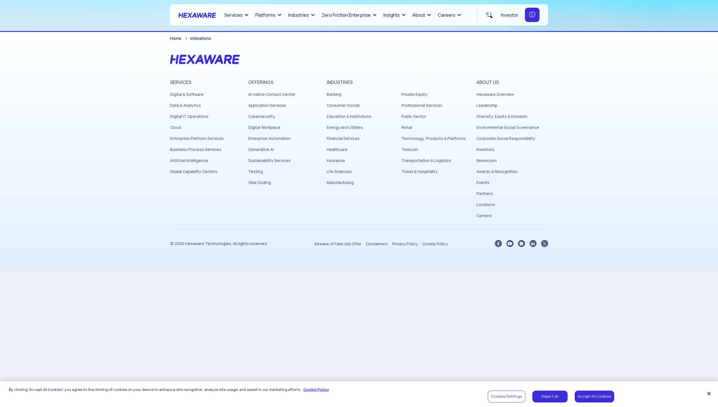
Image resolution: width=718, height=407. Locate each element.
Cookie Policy (435, 243)
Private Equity (414, 94)
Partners (485, 193)
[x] (544, 243)
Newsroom (487, 160)
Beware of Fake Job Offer (338, 243)
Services (233, 15)
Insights (391, 15)
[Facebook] (498, 243)
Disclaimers (377, 243)
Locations (486, 204)
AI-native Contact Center (271, 94)
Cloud (175, 127)
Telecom (409, 149)
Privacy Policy (405, 243)
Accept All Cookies (594, 396)
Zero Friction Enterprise (346, 15)
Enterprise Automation (269, 138)
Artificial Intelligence (189, 160)
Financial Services (343, 138)
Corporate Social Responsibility (506, 138)
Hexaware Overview (495, 94)
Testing (255, 171)
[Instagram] (521, 243)
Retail (406, 127)
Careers (446, 15)
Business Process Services (195, 149)
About (418, 15)
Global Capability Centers (194, 171)
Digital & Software (187, 94)
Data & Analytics (185, 105)
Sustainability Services (269, 160)
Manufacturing (340, 182)
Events (483, 182)
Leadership (487, 105)
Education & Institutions (349, 116)
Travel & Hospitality (419, 171)
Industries (298, 15)
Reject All (549, 396)
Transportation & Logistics (426, 160)
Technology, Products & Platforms (433, 138)
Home (175, 38)
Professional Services (421, 105)
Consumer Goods (343, 105)
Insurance (336, 160)
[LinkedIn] (533, 243)
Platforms (265, 15)
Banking (334, 94)
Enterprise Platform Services (197, 138)
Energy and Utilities (345, 127)
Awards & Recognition (497, 171)
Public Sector (413, 116)
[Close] (709, 393)
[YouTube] (509, 243)
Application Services (267, 105)
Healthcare (337, 149)
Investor (509, 15)
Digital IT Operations (189, 116)
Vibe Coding (259, 182)
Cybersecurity (261, 116)
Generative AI (261, 149)
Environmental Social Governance (508, 127)
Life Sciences (339, 171)
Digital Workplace (264, 127)
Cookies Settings (506, 396)
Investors (485, 149)
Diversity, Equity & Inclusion (502, 116)
